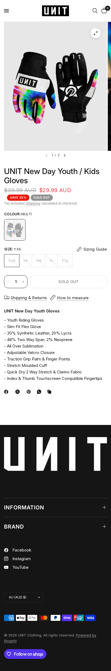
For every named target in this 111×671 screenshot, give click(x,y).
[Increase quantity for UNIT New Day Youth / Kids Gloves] (23, 281)
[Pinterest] (30, 392)
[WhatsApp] (40, 392)
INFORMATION (24, 507)
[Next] (64, 155)
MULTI (15, 230)
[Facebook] (7, 392)
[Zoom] (96, 33)
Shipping (33, 203)
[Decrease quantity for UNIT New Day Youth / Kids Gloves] (8, 281)
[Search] (95, 11)
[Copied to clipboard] (50, 392)
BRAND (14, 526)
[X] (18, 392)
